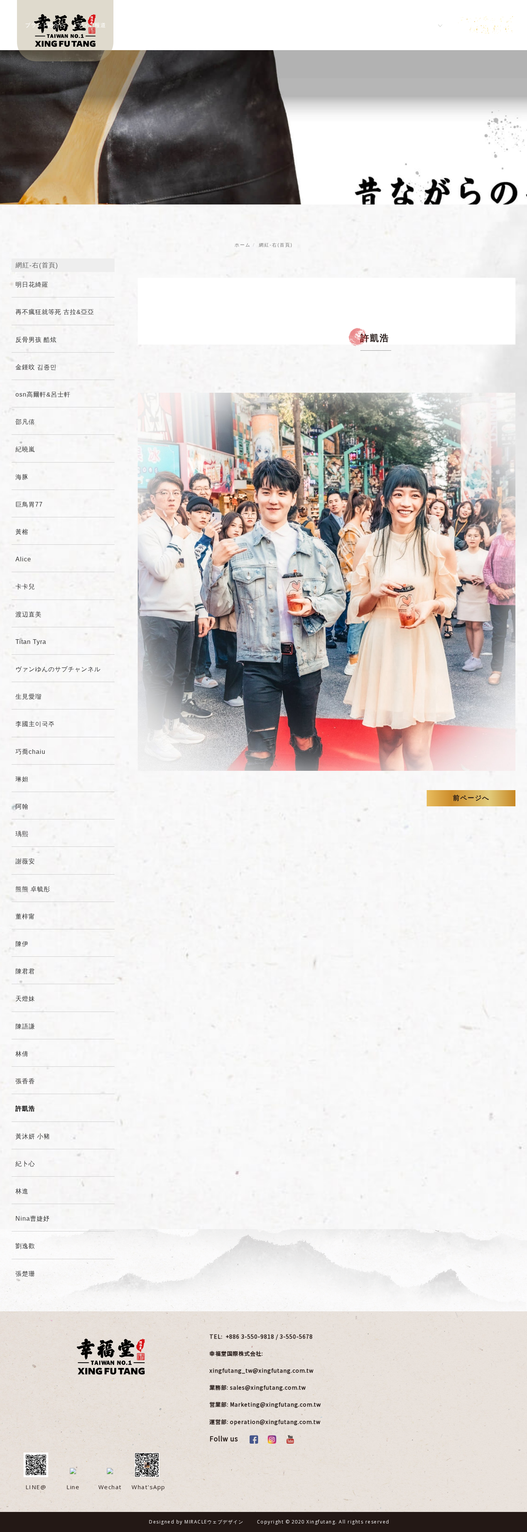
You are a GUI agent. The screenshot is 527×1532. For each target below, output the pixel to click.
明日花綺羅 (31, 284)
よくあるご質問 (272, 25)
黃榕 (22, 532)
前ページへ (471, 798)
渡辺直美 (28, 614)
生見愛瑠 (28, 696)
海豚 (22, 477)
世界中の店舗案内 (365, 25)
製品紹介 (128, 25)
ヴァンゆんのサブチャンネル (58, 669)
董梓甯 (25, 916)
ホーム (243, 245)
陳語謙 (25, 1026)
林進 (22, 1191)
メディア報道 (89, 25)
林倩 (22, 1054)
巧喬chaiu (30, 751)
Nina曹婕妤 (32, 1218)
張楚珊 (25, 1273)
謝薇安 (25, 861)
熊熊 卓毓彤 (32, 889)
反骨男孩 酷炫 (36, 339)
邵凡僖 (25, 422)
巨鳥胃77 (29, 504)
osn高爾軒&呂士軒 (43, 394)
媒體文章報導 (225, 25)
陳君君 (25, 971)
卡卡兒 (25, 586)
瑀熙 (22, 834)
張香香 (25, 1081)
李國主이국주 (35, 724)
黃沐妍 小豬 (32, 1136)
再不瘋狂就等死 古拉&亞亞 (54, 312)
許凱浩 (25, 1108)
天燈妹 (25, 998)
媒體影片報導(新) (174, 25)
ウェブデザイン (225, 1521)
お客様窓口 (318, 25)
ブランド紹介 (42, 25)
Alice (23, 559)
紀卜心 (25, 1163)
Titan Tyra (30, 641)
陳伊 (22, 944)
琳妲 (22, 779)
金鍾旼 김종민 (36, 367)
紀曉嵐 (25, 449)
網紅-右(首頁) (275, 245)
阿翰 (22, 806)
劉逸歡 (25, 1246)
